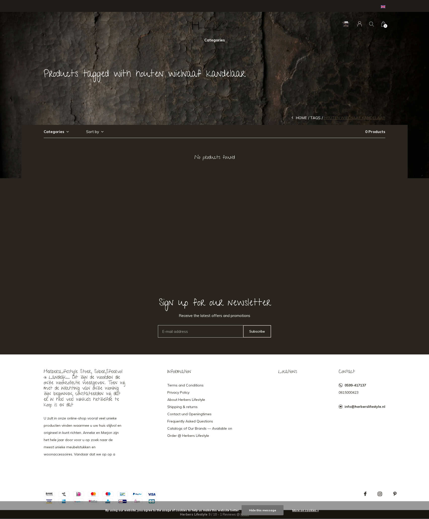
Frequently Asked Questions (190, 421)
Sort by (92, 131)
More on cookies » (305, 510)
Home (301, 117)
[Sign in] (360, 24)
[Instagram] (380, 494)
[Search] (371, 24)
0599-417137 (355, 385)
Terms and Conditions (185, 385)
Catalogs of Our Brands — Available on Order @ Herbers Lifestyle (199, 432)
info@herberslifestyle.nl (365, 406)
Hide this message (262, 510)
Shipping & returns (182, 407)
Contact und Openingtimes (189, 414)
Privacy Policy (178, 392)
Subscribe (257, 331)
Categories (214, 40)
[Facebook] (365, 494)
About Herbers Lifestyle (186, 399)
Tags (315, 117)
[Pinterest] (394, 494)
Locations (287, 372)
